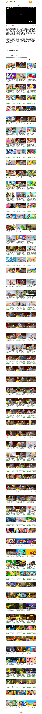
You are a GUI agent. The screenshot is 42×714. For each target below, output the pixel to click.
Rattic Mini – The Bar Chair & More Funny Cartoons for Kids (21, 448)
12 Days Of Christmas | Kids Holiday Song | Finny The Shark (10, 156)
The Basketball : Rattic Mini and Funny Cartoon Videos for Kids (31, 308)
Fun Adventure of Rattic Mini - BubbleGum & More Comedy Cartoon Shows (31, 470)
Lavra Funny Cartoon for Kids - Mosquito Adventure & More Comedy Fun (31, 675)
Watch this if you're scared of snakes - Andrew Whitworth (31, 664)
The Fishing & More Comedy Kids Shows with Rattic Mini (10, 383)
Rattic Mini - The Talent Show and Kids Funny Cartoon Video (31, 286)
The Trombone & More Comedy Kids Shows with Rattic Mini (31, 373)
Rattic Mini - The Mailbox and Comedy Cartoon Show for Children (20, 156)
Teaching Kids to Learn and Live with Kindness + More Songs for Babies (31, 210)
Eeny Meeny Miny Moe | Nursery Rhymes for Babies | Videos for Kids (20, 707)
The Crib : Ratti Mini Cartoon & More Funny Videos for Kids (10, 308)
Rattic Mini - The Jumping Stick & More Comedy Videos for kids (20, 166)
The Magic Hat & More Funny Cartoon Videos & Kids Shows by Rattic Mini (10, 491)
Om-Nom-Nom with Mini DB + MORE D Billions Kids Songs (20, 545)
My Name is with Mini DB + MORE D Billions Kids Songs (10, 535)
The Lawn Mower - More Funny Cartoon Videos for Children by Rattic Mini (20, 437)
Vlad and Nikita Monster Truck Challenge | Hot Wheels (10, 231)
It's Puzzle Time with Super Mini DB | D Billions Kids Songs (20, 556)
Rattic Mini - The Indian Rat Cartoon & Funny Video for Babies (31, 242)
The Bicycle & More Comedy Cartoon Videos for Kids (20, 112)
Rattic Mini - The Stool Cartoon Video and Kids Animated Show (20, 264)
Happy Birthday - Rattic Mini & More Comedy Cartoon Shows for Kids (20, 383)
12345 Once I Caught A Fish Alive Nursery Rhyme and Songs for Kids (31, 69)
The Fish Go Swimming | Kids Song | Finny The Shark (10, 264)
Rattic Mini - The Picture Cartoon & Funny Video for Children (21, 80)
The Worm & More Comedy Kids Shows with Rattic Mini (31, 394)
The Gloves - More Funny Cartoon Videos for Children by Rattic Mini (20, 319)
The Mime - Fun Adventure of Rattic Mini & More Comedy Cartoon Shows (31, 416)
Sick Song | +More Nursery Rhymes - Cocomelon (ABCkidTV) (10, 177)
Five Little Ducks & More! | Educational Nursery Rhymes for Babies (31, 177)
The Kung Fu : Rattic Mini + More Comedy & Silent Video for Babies (10, 351)
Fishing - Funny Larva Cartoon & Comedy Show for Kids (20, 632)
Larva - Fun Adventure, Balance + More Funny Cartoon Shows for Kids (31, 231)
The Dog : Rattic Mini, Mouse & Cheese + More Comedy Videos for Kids (20, 308)
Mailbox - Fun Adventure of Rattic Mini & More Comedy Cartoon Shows (20, 502)
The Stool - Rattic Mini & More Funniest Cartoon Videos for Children (20, 491)
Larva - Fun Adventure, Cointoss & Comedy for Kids (20, 621)
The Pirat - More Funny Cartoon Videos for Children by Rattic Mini (10, 329)
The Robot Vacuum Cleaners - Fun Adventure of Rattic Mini (31, 405)
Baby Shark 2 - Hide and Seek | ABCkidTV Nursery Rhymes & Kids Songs (10, 134)
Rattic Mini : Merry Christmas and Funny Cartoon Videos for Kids (20, 199)
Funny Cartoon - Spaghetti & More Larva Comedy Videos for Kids (20, 643)
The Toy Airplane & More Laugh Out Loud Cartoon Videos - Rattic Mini (20, 210)
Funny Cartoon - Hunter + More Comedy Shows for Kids (10, 427)
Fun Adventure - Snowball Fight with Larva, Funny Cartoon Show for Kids (20, 599)
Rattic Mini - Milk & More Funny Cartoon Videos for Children (20, 102)
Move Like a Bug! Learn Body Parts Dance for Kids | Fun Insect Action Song (31, 199)
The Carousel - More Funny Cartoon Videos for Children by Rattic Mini (10, 340)
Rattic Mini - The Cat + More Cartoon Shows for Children (20, 427)
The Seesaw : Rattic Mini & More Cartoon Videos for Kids (31, 340)
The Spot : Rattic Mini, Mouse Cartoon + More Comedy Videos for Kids (10, 286)
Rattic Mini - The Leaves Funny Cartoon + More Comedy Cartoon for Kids (20, 405)
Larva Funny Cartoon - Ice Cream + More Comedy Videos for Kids (31, 686)
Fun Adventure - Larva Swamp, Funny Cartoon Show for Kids (10, 610)
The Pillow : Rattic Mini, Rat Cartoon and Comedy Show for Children (10, 297)
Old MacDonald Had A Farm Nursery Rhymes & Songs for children (31, 145)
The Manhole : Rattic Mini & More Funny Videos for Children (10, 459)
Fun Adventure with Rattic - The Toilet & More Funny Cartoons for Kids (31, 123)
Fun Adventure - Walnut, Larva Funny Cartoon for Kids (31, 599)
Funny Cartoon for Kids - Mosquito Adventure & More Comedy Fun (10, 653)
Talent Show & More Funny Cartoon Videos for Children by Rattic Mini (20, 69)
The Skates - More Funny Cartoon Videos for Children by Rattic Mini (10, 319)
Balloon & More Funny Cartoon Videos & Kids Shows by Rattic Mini (20, 513)
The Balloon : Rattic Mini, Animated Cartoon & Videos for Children (31, 513)
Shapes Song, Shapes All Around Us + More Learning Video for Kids (31, 134)
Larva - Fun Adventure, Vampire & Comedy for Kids (31, 610)
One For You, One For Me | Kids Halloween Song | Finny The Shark (10, 80)
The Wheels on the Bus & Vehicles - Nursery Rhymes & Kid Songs (31, 80)
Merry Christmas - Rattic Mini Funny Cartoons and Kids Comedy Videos (20, 362)
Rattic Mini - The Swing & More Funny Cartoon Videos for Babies (20, 145)
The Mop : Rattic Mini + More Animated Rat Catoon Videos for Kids (31, 448)
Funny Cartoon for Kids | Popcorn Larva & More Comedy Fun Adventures (20, 653)
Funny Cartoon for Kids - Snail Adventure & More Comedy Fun (20, 675)
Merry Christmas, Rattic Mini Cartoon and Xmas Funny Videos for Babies (20, 220)
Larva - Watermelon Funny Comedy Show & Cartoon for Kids (10, 643)
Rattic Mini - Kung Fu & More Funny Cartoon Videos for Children (20, 91)
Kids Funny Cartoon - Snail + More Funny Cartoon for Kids (9, 686)
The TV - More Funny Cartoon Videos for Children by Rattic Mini (20, 329)
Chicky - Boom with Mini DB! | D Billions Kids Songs (31, 653)
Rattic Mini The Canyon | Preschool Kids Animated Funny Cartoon (20, 297)
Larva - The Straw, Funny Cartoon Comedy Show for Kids (31, 643)
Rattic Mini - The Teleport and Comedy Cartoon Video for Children (10, 242)
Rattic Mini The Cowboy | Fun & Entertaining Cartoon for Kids (20, 351)
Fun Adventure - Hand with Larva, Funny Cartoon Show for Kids (10, 253)
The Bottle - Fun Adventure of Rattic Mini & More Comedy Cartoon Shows (10, 394)
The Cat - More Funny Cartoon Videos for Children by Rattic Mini (31, 329)
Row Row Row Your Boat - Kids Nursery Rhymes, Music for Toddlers (31, 166)
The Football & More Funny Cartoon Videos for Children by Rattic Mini (20, 340)
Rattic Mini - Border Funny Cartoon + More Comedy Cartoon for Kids (31, 437)
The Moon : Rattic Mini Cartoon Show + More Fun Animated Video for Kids (31, 459)
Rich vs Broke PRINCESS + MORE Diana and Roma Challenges (10, 145)
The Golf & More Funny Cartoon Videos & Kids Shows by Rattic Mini (10, 470)
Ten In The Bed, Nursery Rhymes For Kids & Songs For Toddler (31, 274)
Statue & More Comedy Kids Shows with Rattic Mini (10, 502)
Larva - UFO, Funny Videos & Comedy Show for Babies (10, 664)
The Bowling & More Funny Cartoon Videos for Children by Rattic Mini (20, 188)
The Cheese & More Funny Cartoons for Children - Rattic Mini (20, 177)
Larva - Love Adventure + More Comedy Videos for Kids (10, 621)
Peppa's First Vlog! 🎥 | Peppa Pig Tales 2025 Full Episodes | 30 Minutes (10, 166)
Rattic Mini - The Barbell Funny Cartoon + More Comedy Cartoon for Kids (20, 394)
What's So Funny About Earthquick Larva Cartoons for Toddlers (31, 621)
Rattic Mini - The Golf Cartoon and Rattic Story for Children (20, 134)
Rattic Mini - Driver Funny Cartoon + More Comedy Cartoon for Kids (31, 362)
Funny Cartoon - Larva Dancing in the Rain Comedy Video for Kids (31, 589)
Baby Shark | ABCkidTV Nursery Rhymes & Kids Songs (10, 123)
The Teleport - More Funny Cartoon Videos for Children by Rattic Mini (31, 319)
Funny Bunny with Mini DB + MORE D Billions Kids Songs (31, 524)
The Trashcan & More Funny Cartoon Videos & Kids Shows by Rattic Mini (20, 123)
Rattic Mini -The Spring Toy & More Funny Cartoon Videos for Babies (21, 274)
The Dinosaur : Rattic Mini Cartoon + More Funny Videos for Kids (20, 231)
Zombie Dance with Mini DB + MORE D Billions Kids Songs (10, 545)
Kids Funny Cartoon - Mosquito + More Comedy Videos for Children (20, 686)
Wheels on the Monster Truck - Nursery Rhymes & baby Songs (31, 102)
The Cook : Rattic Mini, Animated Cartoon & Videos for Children (20, 524)
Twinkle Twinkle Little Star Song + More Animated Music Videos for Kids (31, 91)
